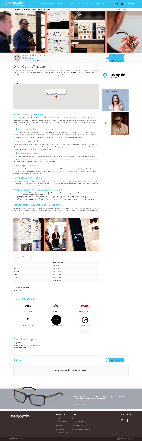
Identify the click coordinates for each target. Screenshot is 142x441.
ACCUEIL (58, 418)
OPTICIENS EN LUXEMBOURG (81, 429)
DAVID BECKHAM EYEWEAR (27, 325)
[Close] (64, 91)
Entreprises (70, 3)
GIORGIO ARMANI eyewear (85, 325)
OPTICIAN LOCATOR (61, 422)
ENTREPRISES (60, 429)
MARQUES (59, 425)
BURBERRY (56, 311)
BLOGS (74, 418)
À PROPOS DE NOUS (62, 433)
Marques (61, 3)
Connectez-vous (129, 4)
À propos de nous (82, 3)
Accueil (19, 9)
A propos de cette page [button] (123, 9)
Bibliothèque (100, 3)
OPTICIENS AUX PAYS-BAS (80, 425)
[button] (117, 4)
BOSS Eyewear (28, 311)
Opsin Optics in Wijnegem (70, 72)
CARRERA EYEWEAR (84, 311)
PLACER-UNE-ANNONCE (79, 422)
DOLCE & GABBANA (56, 325)
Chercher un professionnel (46, 3)
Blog (92, 3)
